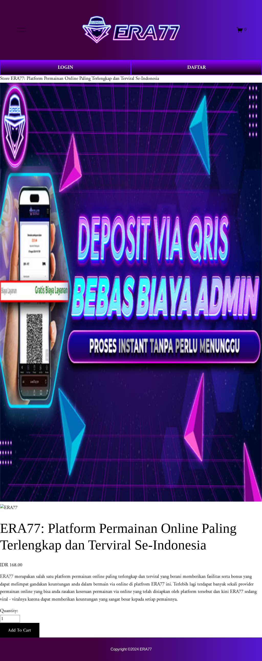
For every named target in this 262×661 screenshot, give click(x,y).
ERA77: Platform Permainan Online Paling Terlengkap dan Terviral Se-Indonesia (85, 78)
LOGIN (65, 67)
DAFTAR (196, 67)
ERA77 (6, 576)
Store (4, 78)
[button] (19, 630)
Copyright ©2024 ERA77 (131, 649)
